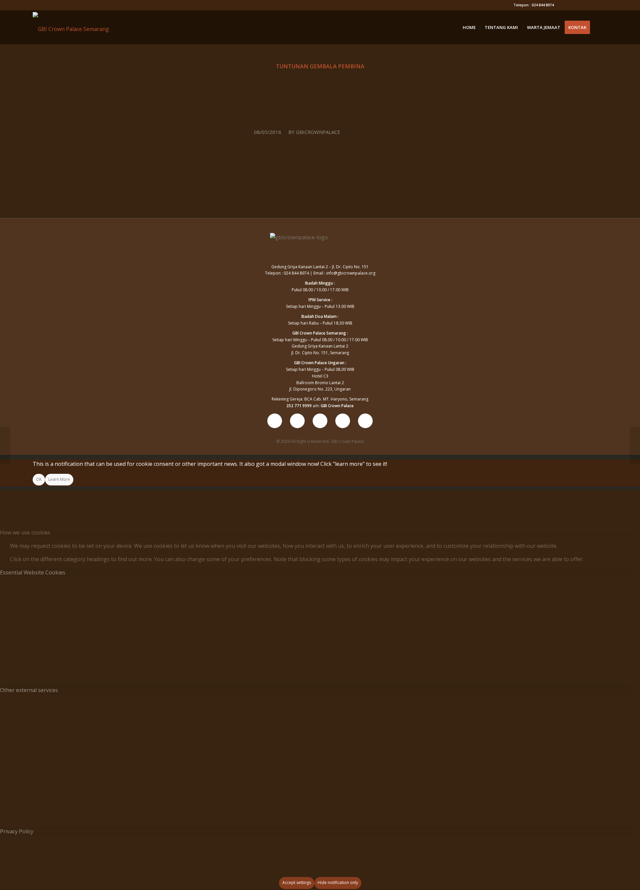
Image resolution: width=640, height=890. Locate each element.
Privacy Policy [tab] (16, 831)
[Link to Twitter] (592, 5)
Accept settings (296, 882)
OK (39, 479)
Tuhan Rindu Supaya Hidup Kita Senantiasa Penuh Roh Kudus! (320, 84)
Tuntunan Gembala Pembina (320, 66)
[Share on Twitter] (271, 177)
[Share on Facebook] (222, 177)
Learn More (59, 479)
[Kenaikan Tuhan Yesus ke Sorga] (5, 445)
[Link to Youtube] (562, 5)
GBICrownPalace (318, 132)
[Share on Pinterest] (369, 177)
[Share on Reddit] (418, 177)
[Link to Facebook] (572, 5)
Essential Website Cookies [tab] (32, 572)
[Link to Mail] (602, 5)
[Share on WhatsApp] (320, 177)
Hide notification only (338, 882)
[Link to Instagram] (582, 5)
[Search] (600, 27)
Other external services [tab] (29, 690)
